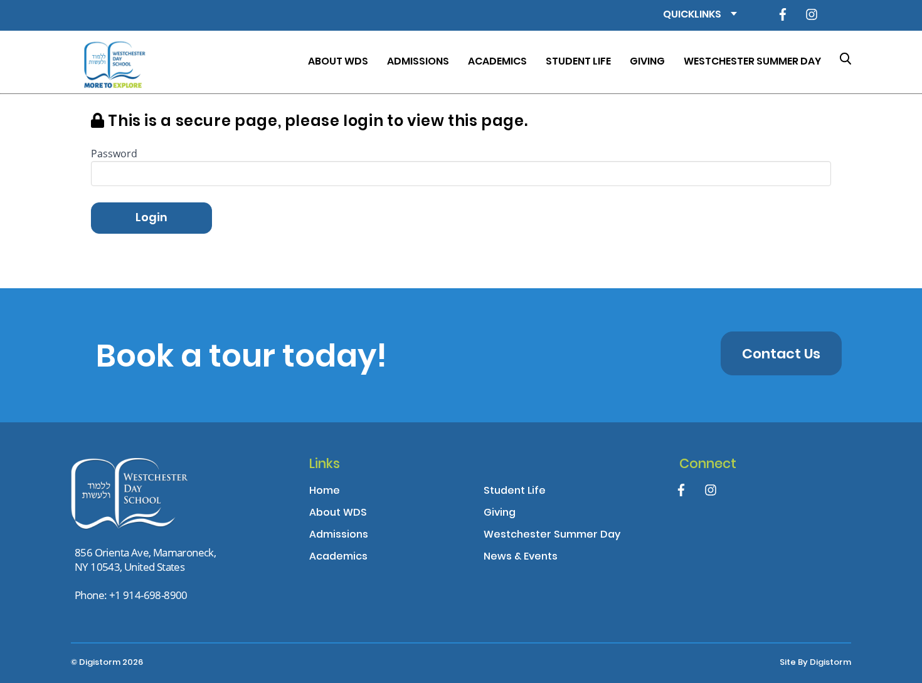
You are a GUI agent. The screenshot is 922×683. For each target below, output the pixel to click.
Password (114, 153)
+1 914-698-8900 (148, 595)
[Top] (143, 496)
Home (324, 491)
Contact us (781, 355)
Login (151, 218)
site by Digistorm (815, 663)
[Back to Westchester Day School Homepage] (113, 62)
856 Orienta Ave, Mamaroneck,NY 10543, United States (145, 559)
